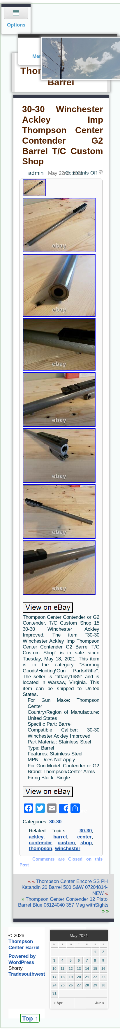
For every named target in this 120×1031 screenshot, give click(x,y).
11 (62, 969)
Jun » (99, 1003)
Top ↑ (30, 1018)
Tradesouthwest (26, 974)
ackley (36, 837)
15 (95, 969)
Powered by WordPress (22, 959)
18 (63, 977)
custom (66, 842)
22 (95, 977)
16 (103, 969)
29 (95, 985)
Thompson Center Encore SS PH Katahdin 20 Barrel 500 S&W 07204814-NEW (65, 887)
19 (71, 977)
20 (79, 977)
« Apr (58, 1003)
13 (79, 969)
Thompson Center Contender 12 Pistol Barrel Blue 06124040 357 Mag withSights (63, 902)
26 (71, 985)
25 (63, 985)
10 (54, 969)
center (84, 837)
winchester (67, 848)
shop (86, 842)
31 (54, 993)
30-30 (55, 821)
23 (103, 977)
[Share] (63, 808)
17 (54, 977)
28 (87, 985)
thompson (40, 848)
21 (87, 977)
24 (54, 985)
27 (79, 985)
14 (87, 969)
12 (71, 969)
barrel (60, 837)
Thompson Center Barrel (24, 944)
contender (40, 842)
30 (103, 985)
